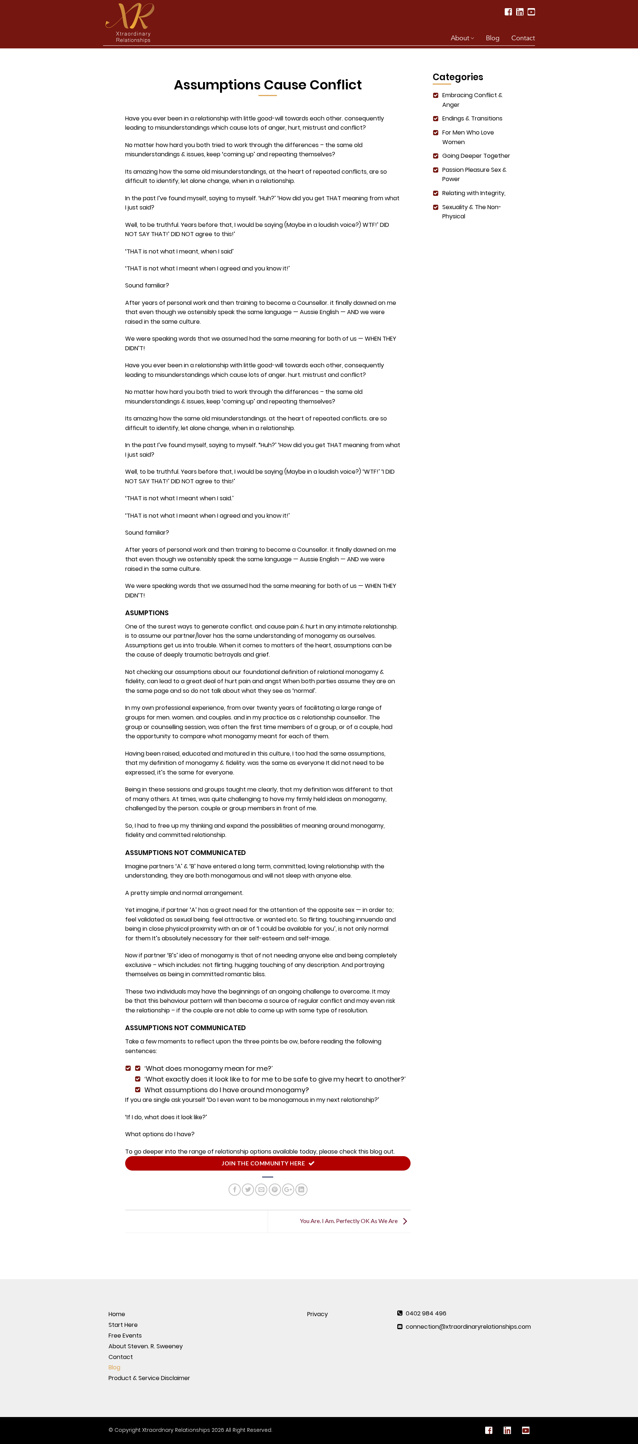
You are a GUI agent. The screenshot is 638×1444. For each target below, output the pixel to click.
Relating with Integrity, (473, 193)
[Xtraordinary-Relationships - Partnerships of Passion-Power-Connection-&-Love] (133, 22)
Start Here (123, 1325)
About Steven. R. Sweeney (146, 1346)
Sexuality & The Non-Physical (471, 212)
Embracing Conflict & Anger (472, 100)
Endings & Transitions (472, 118)
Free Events (125, 1335)
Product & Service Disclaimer (149, 1378)
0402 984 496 (426, 1313)
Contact (523, 38)
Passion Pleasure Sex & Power (474, 175)
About (460, 38)
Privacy (317, 1314)
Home (117, 1314)
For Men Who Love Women (468, 137)
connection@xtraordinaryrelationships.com (468, 1326)
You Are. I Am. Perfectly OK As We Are (349, 1220)
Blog (493, 38)
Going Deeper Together (476, 155)
